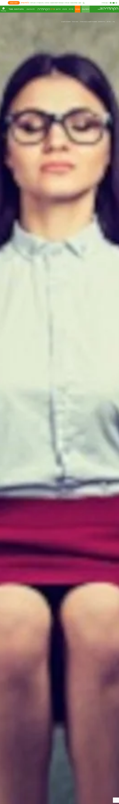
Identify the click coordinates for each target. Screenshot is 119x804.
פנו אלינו (67, 3)
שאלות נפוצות (73, 3)
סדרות (109, 21)
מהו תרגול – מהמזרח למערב (69, 21)
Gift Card (32, 3)
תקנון (80, 3)
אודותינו (47, 3)
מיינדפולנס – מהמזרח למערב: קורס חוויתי (92, 21)
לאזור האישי (14, 3)
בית (114, 21)
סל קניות (24, 3)
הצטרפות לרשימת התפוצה (56, 3)
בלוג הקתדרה (40, 3)
